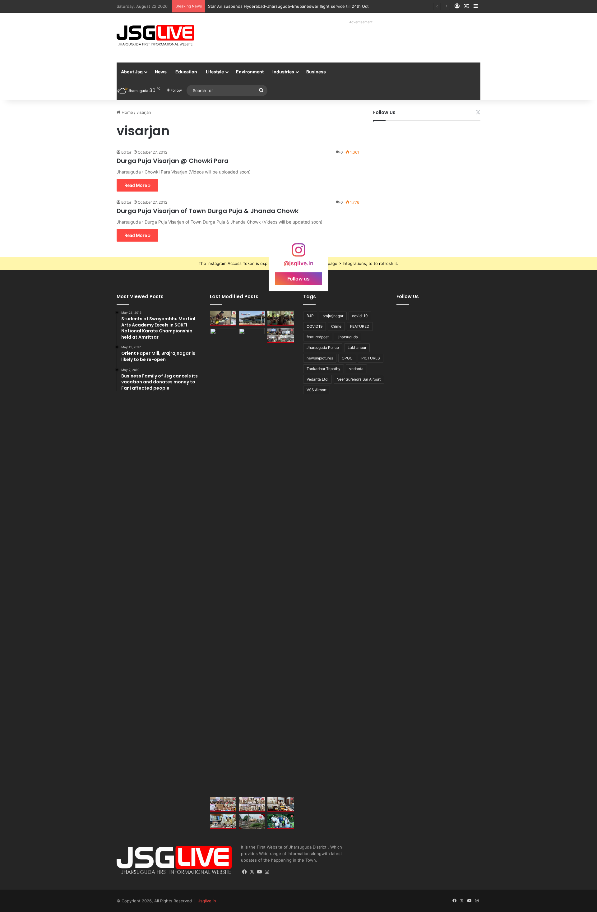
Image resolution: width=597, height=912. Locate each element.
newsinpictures (320, 358)
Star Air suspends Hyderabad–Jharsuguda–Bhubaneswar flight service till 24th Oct (288, 6)
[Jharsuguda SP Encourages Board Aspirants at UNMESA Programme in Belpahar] (223, 804)
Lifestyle (215, 71)
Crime (336, 326)
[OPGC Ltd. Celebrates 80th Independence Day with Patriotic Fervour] (223, 561)
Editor (126, 152)
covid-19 (360, 315)
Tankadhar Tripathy (323, 368)
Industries (283, 71)
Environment (250, 71)
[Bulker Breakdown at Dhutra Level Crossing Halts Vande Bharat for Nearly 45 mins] (252, 821)
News (161, 71)
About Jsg (132, 71)
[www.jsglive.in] (155, 35)
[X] (252, 872)
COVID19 (314, 326)
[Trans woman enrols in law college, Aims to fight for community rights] (223, 318)
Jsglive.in (207, 900)
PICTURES (370, 358)
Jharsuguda (347, 337)
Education (186, 71)
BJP (310, 315)
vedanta (356, 368)
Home (126, 112)
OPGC (347, 358)
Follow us (298, 278)
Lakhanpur (357, 347)
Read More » (137, 185)
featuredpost (318, 337)
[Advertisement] (354, 40)
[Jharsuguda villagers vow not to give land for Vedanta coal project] (280, 318)
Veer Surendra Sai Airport (359, 379)
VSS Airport (316, 389)
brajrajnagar (332, 315)
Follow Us (384, 112)
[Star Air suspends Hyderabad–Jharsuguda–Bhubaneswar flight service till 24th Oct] (252, 318)
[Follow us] (298, 253)
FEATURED (359, 326)
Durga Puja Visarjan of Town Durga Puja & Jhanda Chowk (207, 210)
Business (316, 71)
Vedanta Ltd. (317, 379)
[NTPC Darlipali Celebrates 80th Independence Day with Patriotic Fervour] (252, 561)
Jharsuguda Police (323, 347)
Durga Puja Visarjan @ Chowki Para (173, 160)
